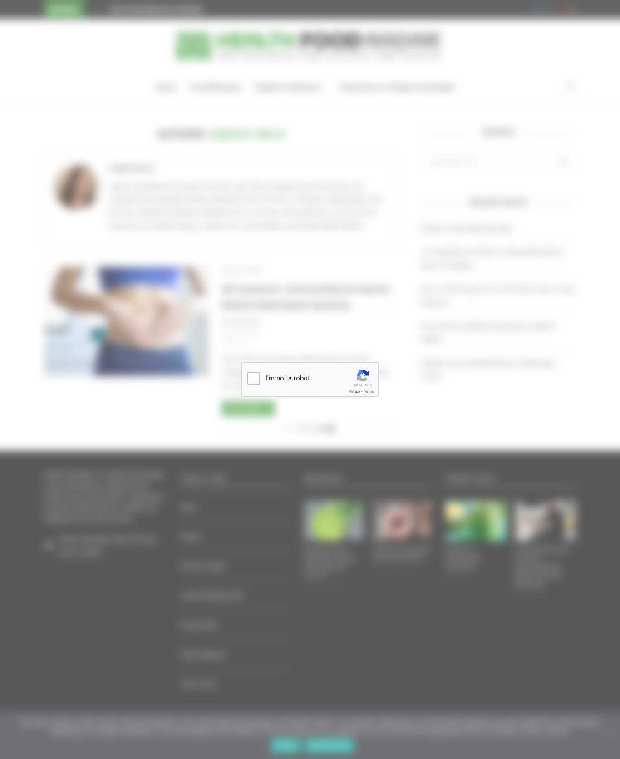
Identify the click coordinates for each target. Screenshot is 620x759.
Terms (368, 391)
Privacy (354, 391)
